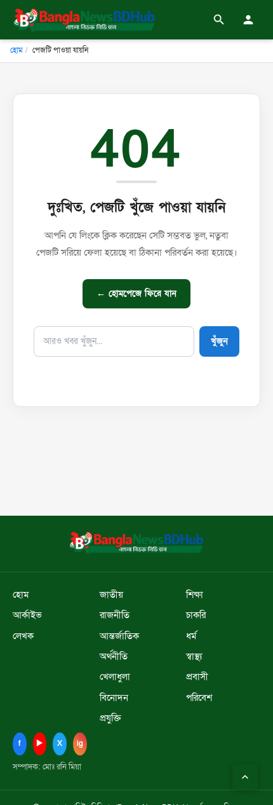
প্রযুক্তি (110, 718)
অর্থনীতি (114, 656)
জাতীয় (111, 595)
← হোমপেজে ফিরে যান (136, 293)
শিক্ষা (194, 595)
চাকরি (196, 615)
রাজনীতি (115, 615)
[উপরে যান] (245, 777)
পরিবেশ (199, 698)
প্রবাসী (197, 677)
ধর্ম (191, 636)
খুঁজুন (219, 341)
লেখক (23, 636)
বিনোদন (114, 698)
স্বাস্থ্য (194, 656)
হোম (16, 50)
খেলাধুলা (115, 677)
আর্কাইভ (27, 615)
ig (80, 743)
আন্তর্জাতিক (119, 636)
